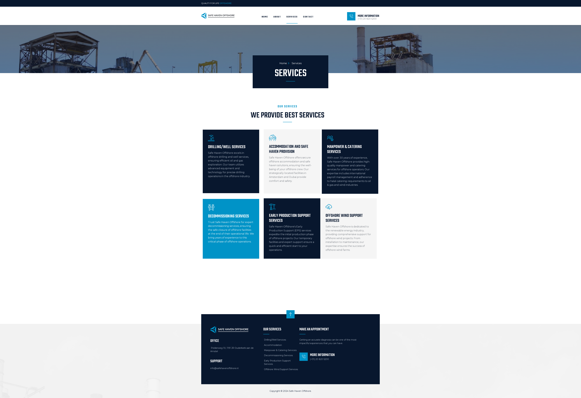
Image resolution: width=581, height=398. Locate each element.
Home (265, 17)
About (277, 17)
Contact (308, 17)
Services (292, 17)
